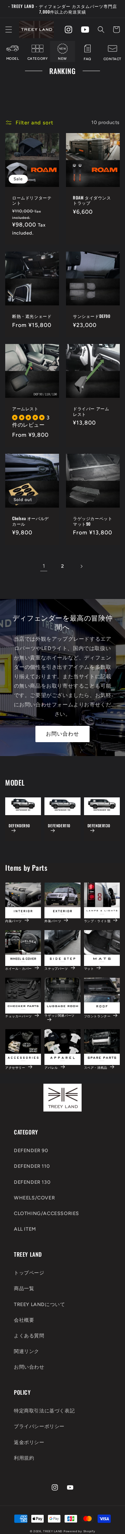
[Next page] (81, 566)
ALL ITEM (25, 1229)
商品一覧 (24, 1288)
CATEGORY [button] (37, 58)
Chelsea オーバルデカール (30, 521)
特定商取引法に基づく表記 (44, 1411)
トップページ (29, 1273)
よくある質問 (29, 1336)
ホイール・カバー (18, 968)
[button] (8, 29)
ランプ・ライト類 (97, 920)
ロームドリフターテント (31, 200)
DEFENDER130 (99, 825)
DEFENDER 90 (31, 1151)
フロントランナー (97, 1016)
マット (89, 968)
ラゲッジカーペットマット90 (92, 521)
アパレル (51, 1067)
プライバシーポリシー (39, 1426)
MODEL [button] (12, 58)
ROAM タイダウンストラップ (92, 200)
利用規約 (24, 1458)
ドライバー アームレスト (91, 411)
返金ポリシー (29, 1442)
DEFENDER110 (59, 825)
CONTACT (112, 59)
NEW (62, 58)
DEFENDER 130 (32, 1182)
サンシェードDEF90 (91, 316)
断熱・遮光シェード (31, 316)
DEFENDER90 (19, 825)
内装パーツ (13, 920)
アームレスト (25, 408)
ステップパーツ (56, 968)
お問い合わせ (62, 734)
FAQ (87, 59)
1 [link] (44, 566)
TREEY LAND (52, 1531)
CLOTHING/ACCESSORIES (46, 1213)
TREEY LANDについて (39, 1304)
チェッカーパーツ (18, 1016)
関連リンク (26, 1351)
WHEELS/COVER (34, 1198)
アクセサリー (15, 1067)
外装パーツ (52, 920)
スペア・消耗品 (95, 1067)
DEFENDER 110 (32, 1166)
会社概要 (24, 1320)
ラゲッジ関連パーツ (59, 1016)
